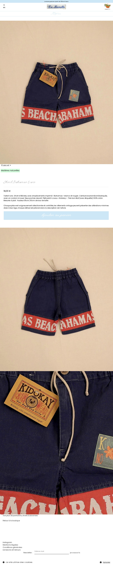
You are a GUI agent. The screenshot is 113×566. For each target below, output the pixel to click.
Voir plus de (20, 515)
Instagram (7, 542)
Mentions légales (10, 545)
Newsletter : (27, 553)
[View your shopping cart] (107, 6)
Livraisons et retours (12, 549)
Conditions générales (12, 547)
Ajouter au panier (56, 215)
